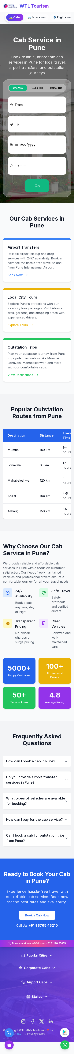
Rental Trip (56, 87)
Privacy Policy (36, 1033)
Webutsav (14, 1033)
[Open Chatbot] (9, 1044)
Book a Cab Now (37, 915)
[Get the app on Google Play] (64, 1032)
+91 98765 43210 (43, 925)
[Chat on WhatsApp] (64, 1044)
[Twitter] (41, 1021)
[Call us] (9, 1032)
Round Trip (37, 87)
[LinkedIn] (50, 1021)
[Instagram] (23, 1021)
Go (37, 186)
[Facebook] (32, 1021)
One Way (18, 87)
